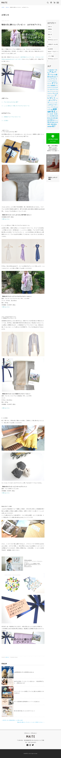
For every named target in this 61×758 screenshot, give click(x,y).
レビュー (49, 107)
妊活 (48, 120)
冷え (53, 111)
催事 (49, 112)
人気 (51, 109)
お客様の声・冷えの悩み (52, 45)
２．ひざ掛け (5, 120)
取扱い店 (50, 34)
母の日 (49, 122)
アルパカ (51, 73)
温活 (53, 122)
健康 (55, 109)
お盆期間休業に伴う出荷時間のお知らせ (24, 672)
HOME (3, 7)
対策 (51, 120)
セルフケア (53, 89)
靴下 (54, 126)
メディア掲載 (51, 56)
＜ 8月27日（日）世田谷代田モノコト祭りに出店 (12, 720)
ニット (54, 91)
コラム (49, 37)
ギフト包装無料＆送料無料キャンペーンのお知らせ (26, 701)
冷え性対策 (50, 49)
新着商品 (50, 29)
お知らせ (7, 7)
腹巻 (52, 124)
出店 (54, 118)
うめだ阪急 (49, 69)
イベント (50, 31)
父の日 (56, 122)
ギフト (55, 83)
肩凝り (49, 124)
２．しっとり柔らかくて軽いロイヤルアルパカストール (15, 105)
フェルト (52, 95)
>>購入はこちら (6, 219)
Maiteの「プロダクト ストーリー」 (52, 52)
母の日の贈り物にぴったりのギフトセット (24, 710)
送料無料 (49, 126)
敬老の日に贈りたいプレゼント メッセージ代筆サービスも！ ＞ (30, 722)
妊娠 (56, 118)
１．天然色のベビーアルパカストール (11, 116)
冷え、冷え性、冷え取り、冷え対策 (52, 114)
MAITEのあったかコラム (52, 40)
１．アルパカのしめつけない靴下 (10, 102)
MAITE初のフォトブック (26, 57)
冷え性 (50, 118)
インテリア (50, 81)
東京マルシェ (55, 120)
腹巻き (55, 124)
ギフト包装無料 (51, 85)
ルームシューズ (52, 102)
